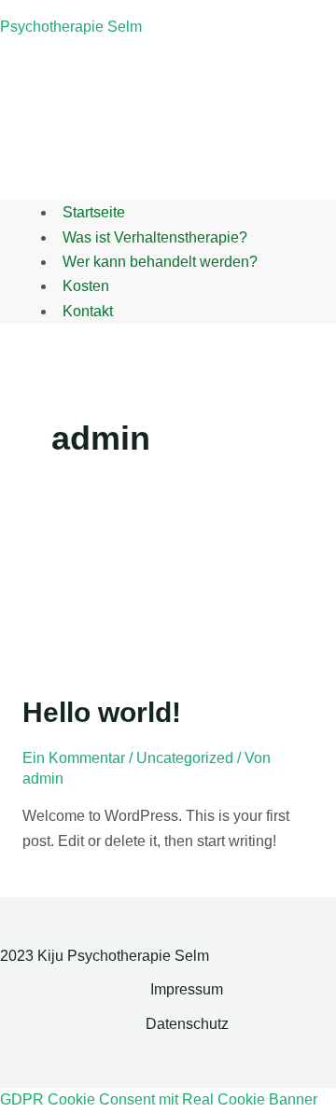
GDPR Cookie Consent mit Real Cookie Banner (158, 1099)
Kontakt (88, 311)
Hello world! (101, 712)
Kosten (86, 286)
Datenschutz (187, 1024)
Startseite (94, 212)
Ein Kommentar (73, 758)
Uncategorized (184, 758)
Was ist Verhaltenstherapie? (155, 237)
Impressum (186, 989)
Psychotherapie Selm (71, 27)
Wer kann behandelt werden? (160, 262)
